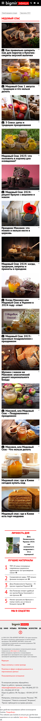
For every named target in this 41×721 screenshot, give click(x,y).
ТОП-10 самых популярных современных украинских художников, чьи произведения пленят (21, 569)
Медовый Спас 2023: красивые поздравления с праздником (17, 338)
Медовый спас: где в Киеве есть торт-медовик (18, 515)
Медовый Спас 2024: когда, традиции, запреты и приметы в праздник (18, 266)
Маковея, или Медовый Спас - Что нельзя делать (18, 448)
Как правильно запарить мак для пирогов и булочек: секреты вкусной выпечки (18, 52)
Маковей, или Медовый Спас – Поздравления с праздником (18, 413)
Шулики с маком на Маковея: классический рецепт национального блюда (16, 375)
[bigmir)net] (12, 2)
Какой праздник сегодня (9, 13)
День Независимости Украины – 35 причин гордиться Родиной (23, 585)
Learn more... (24, 717)
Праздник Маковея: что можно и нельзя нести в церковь (16, 230)
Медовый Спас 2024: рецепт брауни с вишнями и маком (18, 194)
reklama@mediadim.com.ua (12, 688)
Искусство (33, 628)
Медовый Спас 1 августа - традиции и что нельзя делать (18, 89)
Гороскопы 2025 (25, 13)
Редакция (5, 660)
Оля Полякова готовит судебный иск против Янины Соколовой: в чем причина (22, 593)
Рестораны (22, 628)
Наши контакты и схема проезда (14, 665)
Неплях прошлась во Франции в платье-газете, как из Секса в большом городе (21, 602)
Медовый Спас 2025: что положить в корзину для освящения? (17, 158)
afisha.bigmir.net (14, 651)
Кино (6, 628)
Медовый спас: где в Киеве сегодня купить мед (18, 481)
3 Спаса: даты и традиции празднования (16, 124)
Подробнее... (11, 712)
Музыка (13, 628)
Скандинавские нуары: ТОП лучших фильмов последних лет (23, 578)
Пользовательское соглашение (13, 676)
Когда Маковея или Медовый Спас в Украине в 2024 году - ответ (18, 302)
